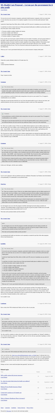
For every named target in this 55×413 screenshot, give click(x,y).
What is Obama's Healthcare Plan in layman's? (13, 398)
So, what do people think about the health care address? (15, 381)
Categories (7, 407)
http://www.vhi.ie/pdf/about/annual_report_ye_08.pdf (24, 355)
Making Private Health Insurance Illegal (11, 387)
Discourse (9, 411)
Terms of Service (21, 407)
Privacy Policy (30, 407)
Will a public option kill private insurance (11, 375)
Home (2, 407)
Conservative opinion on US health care (11, 392)
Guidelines (13, 407)
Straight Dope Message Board (7, 1)
